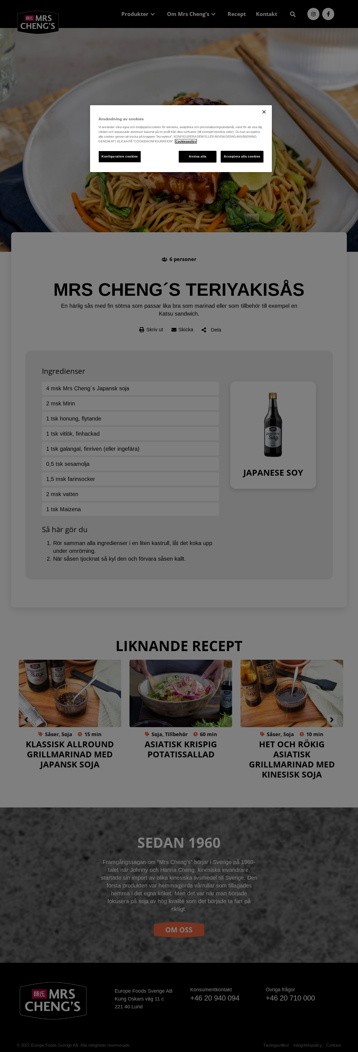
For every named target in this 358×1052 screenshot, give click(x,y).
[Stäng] (264, 112)
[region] (181, 138)
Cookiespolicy (185, 141)
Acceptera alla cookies (242, 156)
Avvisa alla (197, 156)
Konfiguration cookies (120, 156)
